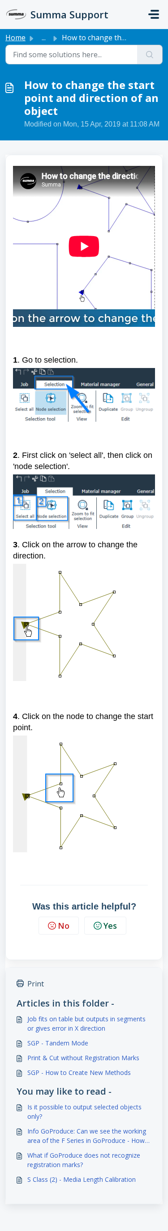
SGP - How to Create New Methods (79, 1072)
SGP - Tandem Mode (57, 1043)
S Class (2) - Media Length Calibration (81, 1179)
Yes (110, 925)
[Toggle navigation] (154, 14)
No (63, 925)
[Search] (150, 54)
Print (35, 984)
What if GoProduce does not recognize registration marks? (83, 1160)
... (44, 37)
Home (15, 37)
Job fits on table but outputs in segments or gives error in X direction (86, 1023)
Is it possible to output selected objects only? (84, 1112)
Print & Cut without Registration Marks (83, 1057)
